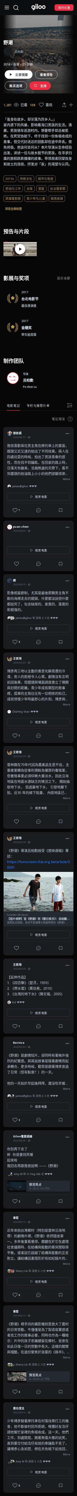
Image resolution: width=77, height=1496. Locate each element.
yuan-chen (21, 527)
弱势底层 (57, 198)
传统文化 (26, 179)
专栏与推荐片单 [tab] (38, 405)
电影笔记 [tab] (13, 405)
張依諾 (17, 433)
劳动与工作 (13, 188)
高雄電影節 (13, 198)
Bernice (18, 1043)
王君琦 (17, 658)
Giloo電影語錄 (22, 1136)
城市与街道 (45, 179)
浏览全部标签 (13, 208)
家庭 (41, 188)
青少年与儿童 (36, 198)
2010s (9, 179)
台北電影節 (58, 188)
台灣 (30, 188)
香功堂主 (18, 1408)
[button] (67, 433)
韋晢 (16, 1218)
